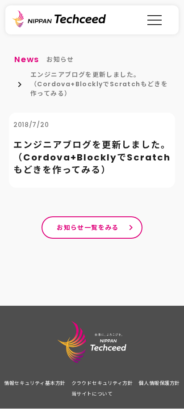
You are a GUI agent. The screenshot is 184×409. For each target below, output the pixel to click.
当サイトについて (92, 393)
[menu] (154, 20)
